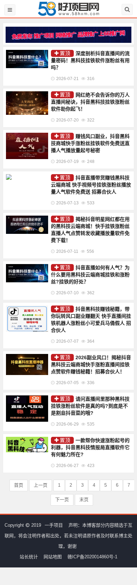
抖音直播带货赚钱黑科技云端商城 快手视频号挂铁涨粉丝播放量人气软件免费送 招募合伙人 (91, 185)
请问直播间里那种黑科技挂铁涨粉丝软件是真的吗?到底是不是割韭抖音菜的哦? (90, 406)
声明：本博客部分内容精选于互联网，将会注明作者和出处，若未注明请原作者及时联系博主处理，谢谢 (68, 535)
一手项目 (54, 525)
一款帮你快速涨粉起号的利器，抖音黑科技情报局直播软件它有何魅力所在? (90, 447)
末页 (84, 499)
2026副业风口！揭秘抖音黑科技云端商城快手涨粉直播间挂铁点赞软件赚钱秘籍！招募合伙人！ (91, 364)
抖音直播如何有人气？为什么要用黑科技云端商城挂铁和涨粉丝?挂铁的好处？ (90, 274)
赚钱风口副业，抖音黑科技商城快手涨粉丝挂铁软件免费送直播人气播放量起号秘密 (90, 143)
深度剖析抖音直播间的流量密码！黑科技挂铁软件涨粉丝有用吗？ (90, 60)
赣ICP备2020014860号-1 (92, 556)
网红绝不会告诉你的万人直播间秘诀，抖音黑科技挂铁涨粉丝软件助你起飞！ (90, 102)
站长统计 (29, 556)
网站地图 (53, 556)
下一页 (62, 499)
